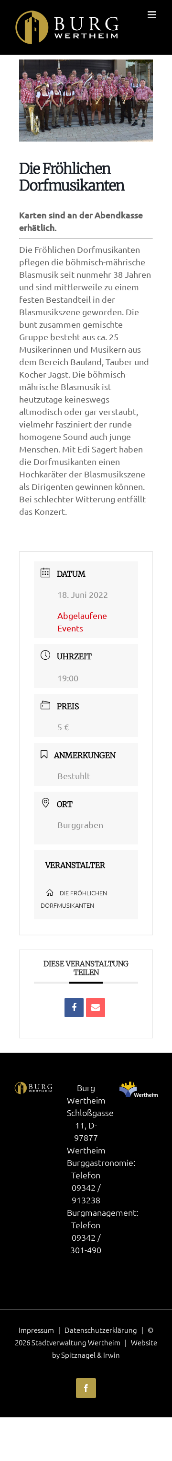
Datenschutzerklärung (100, 1330)
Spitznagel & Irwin (90, 1355)
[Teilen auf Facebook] (74, 1007)
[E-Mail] (95, 1007)
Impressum (36, 1330)
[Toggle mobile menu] (153, 15)
